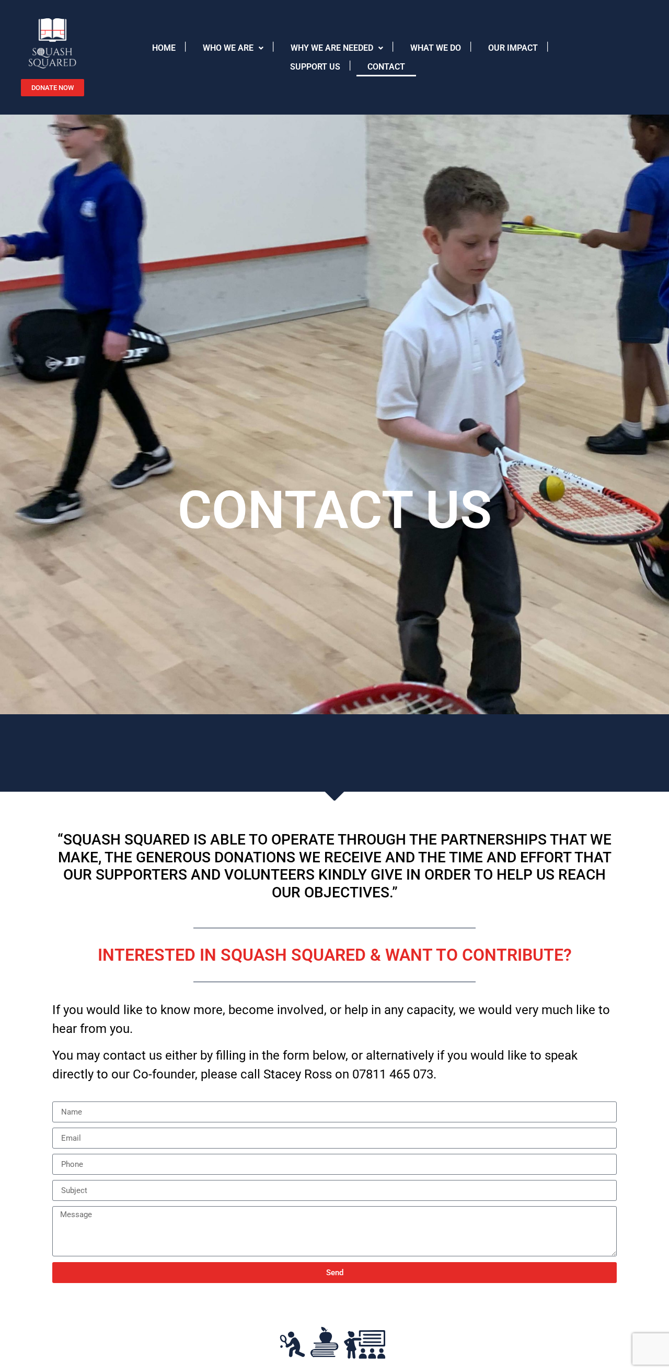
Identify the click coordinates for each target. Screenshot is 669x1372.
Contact (386, 67)
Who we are (228, 48)
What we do (435, 48)
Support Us (315, 67)
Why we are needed (332, 48)
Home (164, 48)
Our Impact (513, 48)
